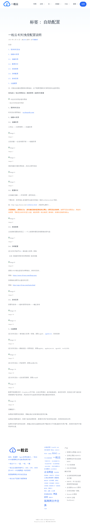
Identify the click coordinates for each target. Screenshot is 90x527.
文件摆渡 (51, 480)
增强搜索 (46, 475)
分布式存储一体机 (73, 491)
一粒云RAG (47, 461)
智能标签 (58, 485)
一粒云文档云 (47, 466)
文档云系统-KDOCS (74, 455)
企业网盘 (48, 472)
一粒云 (14, 4)
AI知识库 (47, 447)
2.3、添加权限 (13, 69)
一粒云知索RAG (55, 466)
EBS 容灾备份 (71, 468)
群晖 (46, 497)
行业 (66, 4)
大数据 (57, 4)
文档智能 (46, 485)
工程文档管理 (49, 478)
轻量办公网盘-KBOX (74, 452)
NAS (45, 453)
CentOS (53, 447)
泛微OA (50, 488)
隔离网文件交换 (51, 503)
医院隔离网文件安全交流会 (17, 474)
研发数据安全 (48, 494)
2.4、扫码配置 (13, 73)
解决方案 (68, 471)
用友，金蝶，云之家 (49, 491)
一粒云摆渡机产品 (55, 461)
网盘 (55, 494)
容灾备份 (57, 475)
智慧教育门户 (52, 485)
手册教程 (35, 39)
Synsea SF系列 (72, 494)
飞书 (45, 508)
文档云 (56, 480)
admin (25, 39)
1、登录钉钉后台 (14, 49)
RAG (54, 453)
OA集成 (50, 453)
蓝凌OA (51, 497)
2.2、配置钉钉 (13, 64)
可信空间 (56, 472)
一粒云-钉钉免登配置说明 (24, 34)
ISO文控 (47, 450)
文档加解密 (51, 483)
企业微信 (47, 469)
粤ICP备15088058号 (50, 521)
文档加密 (46, 483)
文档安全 (57, 483)
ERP (58, 447)
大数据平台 (51, 475)
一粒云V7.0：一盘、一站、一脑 (19, 464)
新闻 (74, 4)
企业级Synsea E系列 (74, 487)
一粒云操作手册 (47, 463)
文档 (41, 4)
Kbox (52, 450)
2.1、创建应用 (13, 59)
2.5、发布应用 (13, 78)
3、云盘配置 (12, 83)
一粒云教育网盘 (55, 463)
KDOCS (57, 450)
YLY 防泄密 (71, 465)
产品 (66, 448)
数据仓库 (46, 480)
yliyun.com (42, 521)
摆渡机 (56, 478)
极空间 (45, 488)
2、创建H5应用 (13, 54)
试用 (83, 4)
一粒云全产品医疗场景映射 (17, 478)
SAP (59, 453)
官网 (34, 4)
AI (48, 4)
